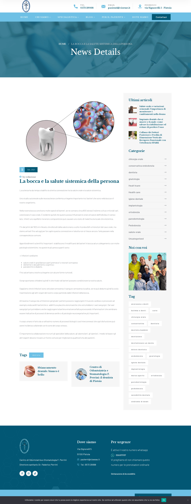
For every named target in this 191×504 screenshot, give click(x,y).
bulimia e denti (138, 310)
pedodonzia (137, 388)
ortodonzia (134, 212)
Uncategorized (136, 238)
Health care (134, 192)
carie (154, 310)
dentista (36, 355)
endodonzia (137, 356)
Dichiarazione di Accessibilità (123, 474)
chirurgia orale (136, 159)
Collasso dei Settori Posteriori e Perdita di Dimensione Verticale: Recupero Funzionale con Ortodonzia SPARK (152, 137)
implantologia (135, 205)
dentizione (136, 336)
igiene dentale (136, 198)
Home (62, 44)
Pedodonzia (135, 225)
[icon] (22, 473)
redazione (29, 177)
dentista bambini (139, 330)
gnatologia (134, 178)
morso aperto (137, 375)
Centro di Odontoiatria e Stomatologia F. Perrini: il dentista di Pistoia (102, 374)
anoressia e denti (140, 304)
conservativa (137, 323)
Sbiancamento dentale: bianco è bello (49, 371)
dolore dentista (139, 349)
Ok (164, 500)
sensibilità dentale (140, 395)
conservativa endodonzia (141, 165)
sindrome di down (139, 401)
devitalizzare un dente (142, 343)
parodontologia (136, 218)
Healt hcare (134, 185)
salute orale (135, 232)
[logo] (26, 6)
